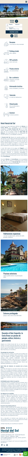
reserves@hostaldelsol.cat (7, 437)
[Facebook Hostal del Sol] (1, 445)
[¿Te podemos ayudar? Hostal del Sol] (25, 454)
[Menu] (26, 2)
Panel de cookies (17, 451)
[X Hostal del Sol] (4, 445)
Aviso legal (17, 449)
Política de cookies (12, 450)
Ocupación (11, 27)
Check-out (17, 24)
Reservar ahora (14, 32)
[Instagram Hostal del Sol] (7, 445)
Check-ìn (11, 24)
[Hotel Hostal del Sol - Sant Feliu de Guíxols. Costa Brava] (6, 6)
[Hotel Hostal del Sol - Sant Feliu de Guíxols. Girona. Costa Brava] (10, 432)
